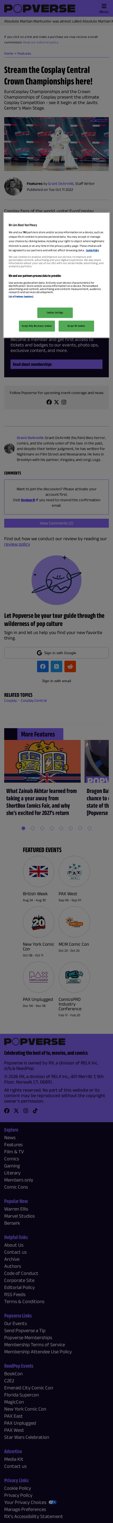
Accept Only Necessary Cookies (37, 325)
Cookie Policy (92, 250)
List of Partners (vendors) (21, 296)
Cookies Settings (55, 312)
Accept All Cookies (76, 325)
